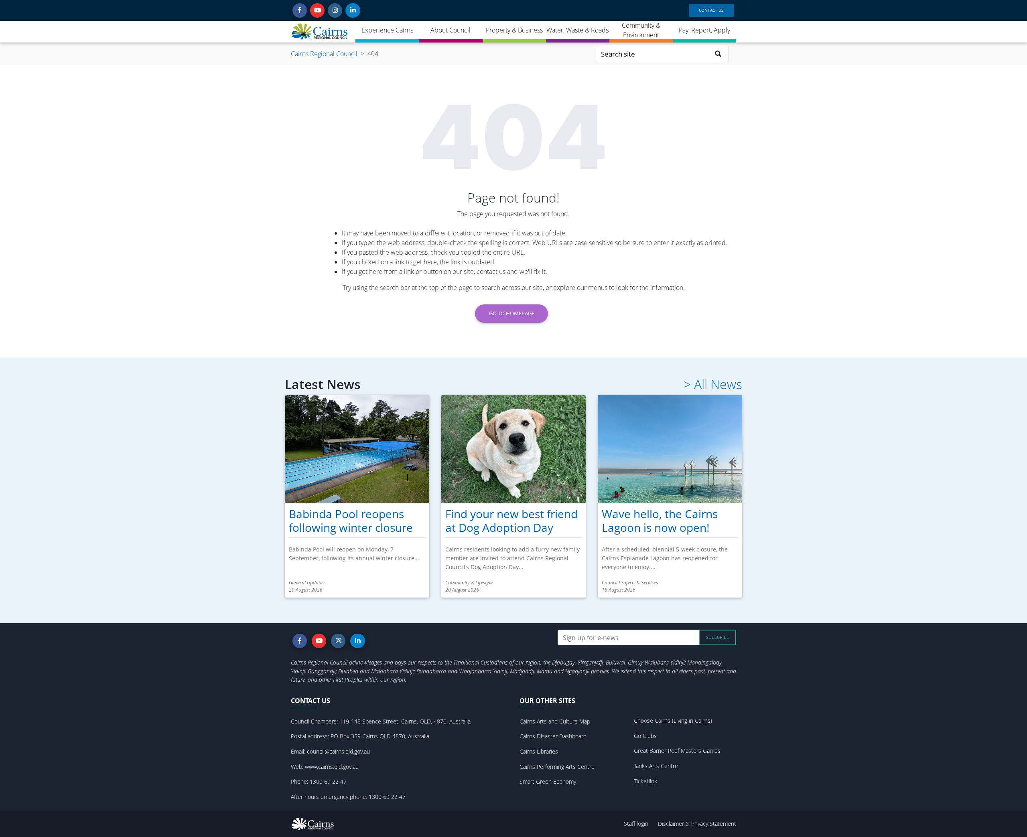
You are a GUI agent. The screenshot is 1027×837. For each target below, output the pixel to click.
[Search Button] (718, 54)
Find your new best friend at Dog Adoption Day (511, 520)
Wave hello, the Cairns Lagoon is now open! (660, 520)
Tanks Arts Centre (656, 766)
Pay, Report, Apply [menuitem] (704, 30)
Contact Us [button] (711, 10)
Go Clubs (645, 736)
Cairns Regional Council (324, 53)
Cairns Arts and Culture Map (555, 721)
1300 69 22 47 (328, 781)
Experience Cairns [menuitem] (387, 30)
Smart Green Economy (548, 781)
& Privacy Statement (711, 823)
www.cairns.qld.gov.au (332, 766)
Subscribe (717, 637)
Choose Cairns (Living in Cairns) (673, 720)
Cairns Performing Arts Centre (557, 766)
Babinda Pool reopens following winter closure (351, 520)
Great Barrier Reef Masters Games (677, 750)
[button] (299, 10)
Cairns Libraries (539, 751)
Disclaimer (672, 823)
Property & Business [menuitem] (514, 30)
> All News (713, 384)
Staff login (636, 823)
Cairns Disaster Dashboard (553, 736)
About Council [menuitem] (450, 30)
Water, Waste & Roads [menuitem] (577, 30)
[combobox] (652, 54)
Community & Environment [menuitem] (641, 30)
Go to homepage (511, 313)
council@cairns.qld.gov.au (338, 751)
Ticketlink (645, 781)
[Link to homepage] (320, 32)
